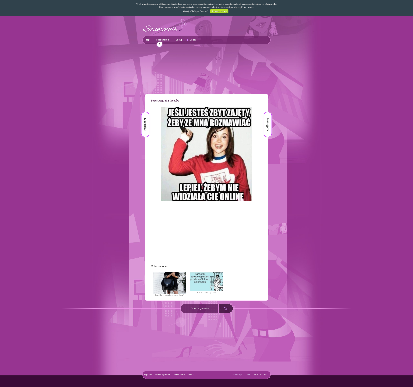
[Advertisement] (206, 69)
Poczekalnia (162, 41)
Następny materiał (265, 111)
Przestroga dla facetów (165, 100)
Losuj (179, 40)
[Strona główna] (165, 33)
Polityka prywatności (162, 375)
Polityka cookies (179, 375)
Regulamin (148, 375)
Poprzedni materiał (143, 111)
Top (148, 40)
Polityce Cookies (199, 11)
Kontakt (191, 375)
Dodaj (193, 40)
